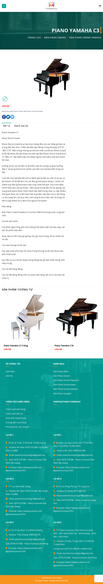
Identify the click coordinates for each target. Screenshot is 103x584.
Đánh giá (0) (21, 125)
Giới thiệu (10, 371)
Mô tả (6, 125)
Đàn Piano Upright (62, 393)
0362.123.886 (12, 450)
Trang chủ (34, 37)
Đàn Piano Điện (60, 371)
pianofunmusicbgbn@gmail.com (30, 455)
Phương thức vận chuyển (17, 426)
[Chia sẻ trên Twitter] (8, 117)
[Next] (101, 323)
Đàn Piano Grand (55, 37)
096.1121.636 (85, 541)
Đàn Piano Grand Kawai (64, 384)
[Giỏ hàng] (100, 6)
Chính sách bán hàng (15, 409)
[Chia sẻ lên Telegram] (12, 117)
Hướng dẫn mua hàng (16, 422)
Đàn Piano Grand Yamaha (85, 37)
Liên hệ (9, 375)
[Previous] (2, 323)
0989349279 (34, 534)
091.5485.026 (80, 491)
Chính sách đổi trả (14, 413)
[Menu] (4, 6)
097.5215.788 (70, 548)
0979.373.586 (31, 447)
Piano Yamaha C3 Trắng (16, 345)
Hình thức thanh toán (16, 418)
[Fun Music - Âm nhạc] (51, 6)
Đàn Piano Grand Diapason (66, 380)
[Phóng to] (5, 98)
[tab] (6, 126)
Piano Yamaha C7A (64, 345)
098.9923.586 (79, 450)
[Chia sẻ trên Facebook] (4, 117)
